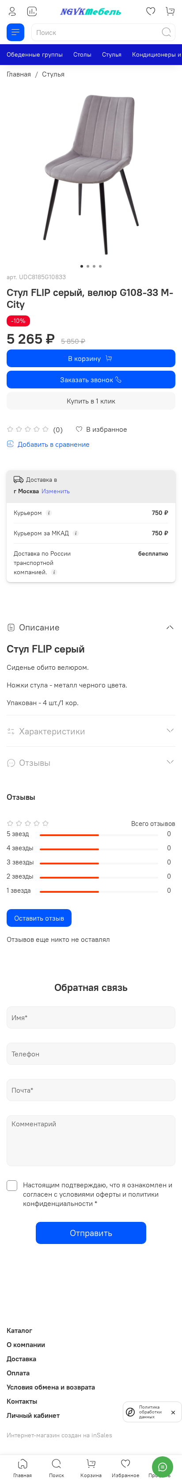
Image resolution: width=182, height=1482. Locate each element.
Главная (19, 73)
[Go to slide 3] (94, 266)
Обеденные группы (35, 54)
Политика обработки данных (150, 1412)
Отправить (91, 1232)
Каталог (19, 1330)
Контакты (22, 1401)
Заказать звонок (86, 379)
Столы (82, 54)
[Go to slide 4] (100, 266)
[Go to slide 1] (81, 266)
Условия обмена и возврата (51, 1386)
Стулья (111, 54)
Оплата (18, 1372)
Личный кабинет (33, 1415)
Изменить (56, 491)
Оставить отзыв (39, 918)
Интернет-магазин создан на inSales (59, 1435)
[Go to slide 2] (88, 266)
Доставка (21, 1358)
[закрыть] (173, 1412)
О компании (26, 1344)
